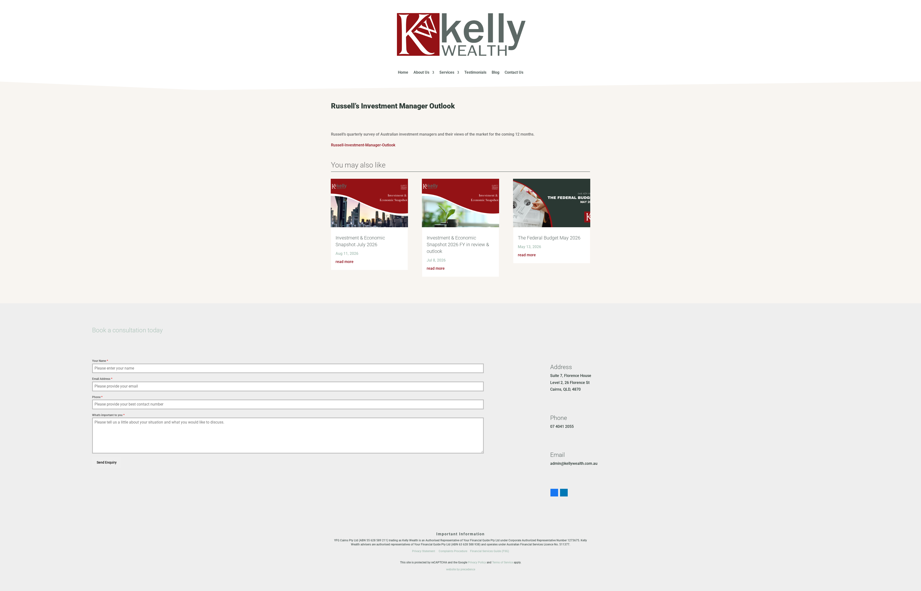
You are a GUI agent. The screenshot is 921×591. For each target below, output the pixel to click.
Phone (97, 397)
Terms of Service (502, 562)
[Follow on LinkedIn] (564, 492)
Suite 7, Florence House (570, 375)
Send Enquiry (107, 462)
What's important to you (108, 415)
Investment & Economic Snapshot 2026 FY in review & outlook (458, 244)
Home (403, 72)
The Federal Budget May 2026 (549, 238)
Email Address (102, 379)
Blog (495, 72)
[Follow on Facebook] (554, 492)
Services (446, 72)
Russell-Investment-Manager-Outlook (363, 145)
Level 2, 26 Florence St (570, 382)
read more (345, 261)
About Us (421, 72)
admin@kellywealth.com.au (573, 463)
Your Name (100, 361)
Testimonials (475, 72)
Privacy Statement (423, 551)
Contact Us (514, 72)
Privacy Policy (477, 562)
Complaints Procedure (453, 551)
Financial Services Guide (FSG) (489, 551)
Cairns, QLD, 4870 (565, 389)
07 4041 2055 (562, 426)
